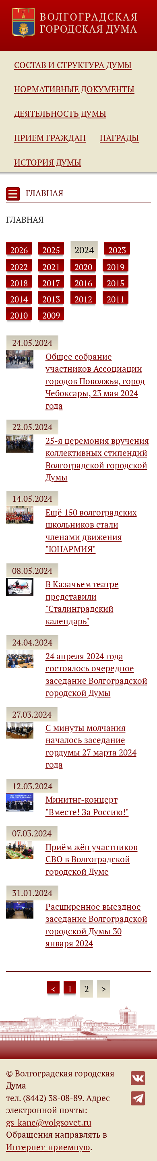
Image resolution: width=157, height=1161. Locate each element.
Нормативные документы (74, 89)
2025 (51, 250)
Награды (119, 137)
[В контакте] (138, 1077)
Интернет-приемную (48, 1147)
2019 (115, 267)
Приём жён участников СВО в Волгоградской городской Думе (91, 859)
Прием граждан (50, 137)
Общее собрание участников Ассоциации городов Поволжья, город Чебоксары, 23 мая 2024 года (95, 381)
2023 (117, 250)
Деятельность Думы (60, 113)
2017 (51, 283)
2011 (115, 299)
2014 (19, 299)
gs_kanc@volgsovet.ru (48, 1122)
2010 (19, 315)
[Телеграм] (138, 1097)
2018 (19, 283)
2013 (51, 299)
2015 (115, 283)
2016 (83, 283)
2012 (83, 299)
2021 (51, 267)
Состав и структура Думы (73, 64)
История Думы (47, 162)
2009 (51, 315)
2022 (19, 267)
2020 (83, 267)
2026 (19, 250)
